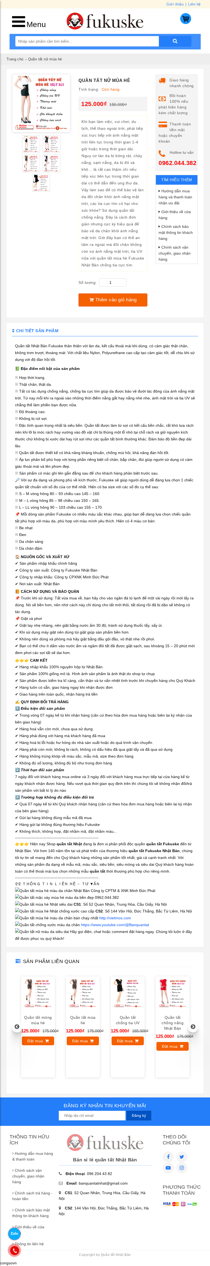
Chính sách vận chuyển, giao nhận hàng (175, 253)
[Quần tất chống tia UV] (128, 1009)
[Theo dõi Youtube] (168, 1167)
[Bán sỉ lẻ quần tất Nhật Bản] (105, 28)
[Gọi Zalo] (14, 1234)
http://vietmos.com (115, 918)
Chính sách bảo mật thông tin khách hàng (176, 232)
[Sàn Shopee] (181, 1167)
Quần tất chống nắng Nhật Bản (172, 1023)
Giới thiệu (175, 4)
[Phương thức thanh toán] (180, 1205)
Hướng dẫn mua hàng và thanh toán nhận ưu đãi (175, 197)
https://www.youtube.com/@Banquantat (114, 925)
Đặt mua (35, 1041)
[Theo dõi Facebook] (168, 1157)
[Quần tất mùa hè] (83, 1009)
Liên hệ (194, 4)
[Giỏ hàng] (185, 22)
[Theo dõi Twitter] (181, 1157)
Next (193, 1026)
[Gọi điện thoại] (14, 1250)
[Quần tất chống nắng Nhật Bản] (172, 1009)
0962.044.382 (177, 163)
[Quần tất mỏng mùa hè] (38, 1009)
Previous (16, 1026)
